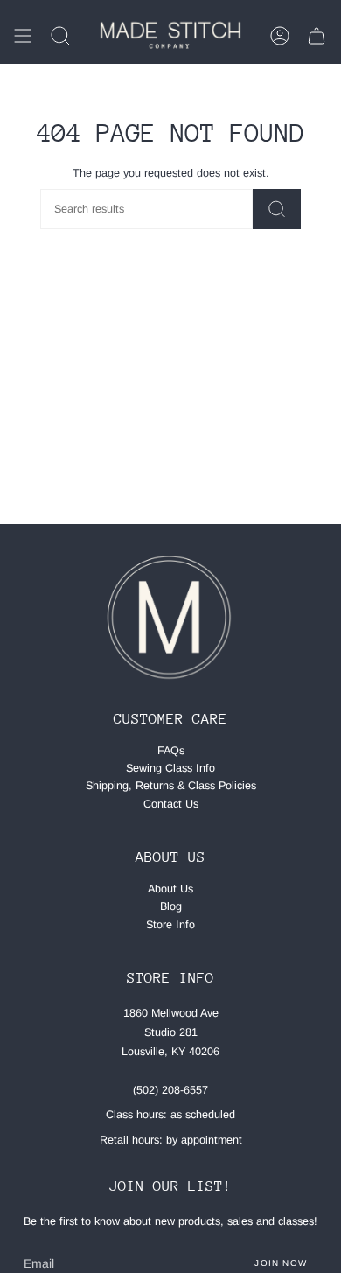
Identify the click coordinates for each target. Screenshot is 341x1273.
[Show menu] (22, 36)
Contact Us (170, 804)
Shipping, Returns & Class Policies (171, 786)
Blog (171, 906)
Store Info (170, 925)
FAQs (170, 751)
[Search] (277, 209)
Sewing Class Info (170, 768)
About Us (170, 889)
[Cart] (316, 36)
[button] (60, 36)
